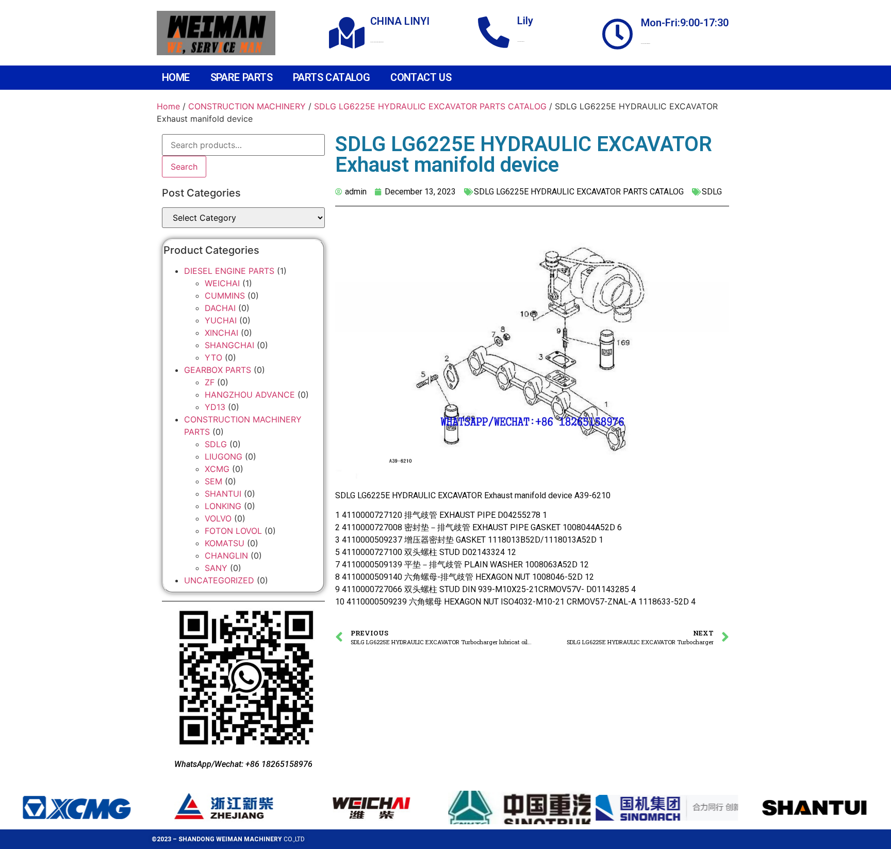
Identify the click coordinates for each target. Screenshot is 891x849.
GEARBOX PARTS (217, 370)
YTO (213, 357)
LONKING (223, 506)
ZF (209, 382)
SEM (213, 481)
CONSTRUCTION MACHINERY (247, 106)
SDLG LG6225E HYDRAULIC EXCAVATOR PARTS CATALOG (430, 106)
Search (184, 166)
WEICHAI (222, 283)
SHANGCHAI (229, 345)
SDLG (216, 444)
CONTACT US (420, 77)
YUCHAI (221, 320)
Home (168, 106)
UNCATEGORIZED (219, 580)
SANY (216, 568)
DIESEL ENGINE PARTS (229, 271)
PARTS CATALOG (331, 77)
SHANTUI (223, 493)
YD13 (215, 407)
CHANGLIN (226, 555)
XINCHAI (221, 333)
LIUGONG (223, 456)
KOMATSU (224, 543)
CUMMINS (225, 295)
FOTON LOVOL (233, 531)
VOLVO (218, 518)
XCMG (217, 469)
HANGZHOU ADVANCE (250, 394)
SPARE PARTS (241, 77)
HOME (176, 77)
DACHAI (220, 308)
